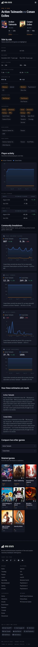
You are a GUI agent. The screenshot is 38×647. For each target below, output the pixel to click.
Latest (3, 577)
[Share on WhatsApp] (14, 560)
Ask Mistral (18, 631)
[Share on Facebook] (10, 560)
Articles (3, 588)
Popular (3, 574)
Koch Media (30, 142)
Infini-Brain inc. (6, 145)
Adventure (11, 109)
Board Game (4, 604)
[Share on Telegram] (18, 560)
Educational (4, 616)
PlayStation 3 (23, 586)
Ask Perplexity (30, 631)
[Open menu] (35, 2)
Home (3, 569)
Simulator (23, 119)
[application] (19, 177)
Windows (4, 87)
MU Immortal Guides (25, 602)
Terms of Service (7, 644)
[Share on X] (3, 560)
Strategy (30, 119)
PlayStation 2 (23, 583)
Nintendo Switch (24, 580)
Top (29, 644)
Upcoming (4, 580)
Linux (21, 574)
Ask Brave (7, 635)
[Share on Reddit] (6, 560)
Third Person (5, 98)
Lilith (3, 134)
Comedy (3, 610)
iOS (3, 90)
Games (3, 586)
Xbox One (23, 90)
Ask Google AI (20, 628)
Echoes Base (23, 599)
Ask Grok (31, 628)
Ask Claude (7, 631)
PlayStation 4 (32, 87)
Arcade (3, 602)
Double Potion (19, 641)
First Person (24, 101)
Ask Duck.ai (17, 635)
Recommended (5, 583)
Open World (31, 116)
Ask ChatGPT (7, 628)
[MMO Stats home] (6, 2)
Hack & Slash (6, 116)
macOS (22, 577)
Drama (3, 613)
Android (12, 87)
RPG (10, 113)
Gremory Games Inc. (8, 130)
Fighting (23, 116)
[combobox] (19, 446)
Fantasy (4, 113)
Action (4, 109)
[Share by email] (22, 560)
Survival (23, 122)
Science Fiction (6, 119)
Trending (3, 571)
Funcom (23, 130)
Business (3, 607)
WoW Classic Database (26, 596)
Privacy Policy (19, 644)
